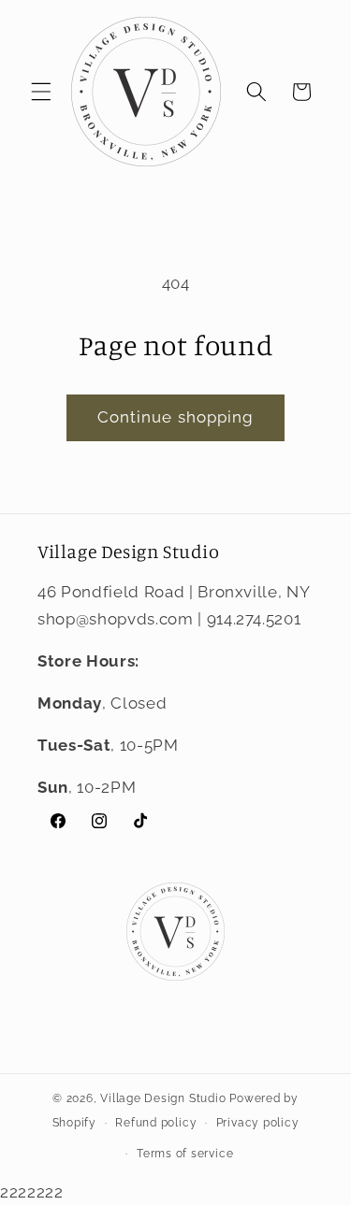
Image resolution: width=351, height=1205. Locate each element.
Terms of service (185, 1153)
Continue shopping (176, 417)
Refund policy (156, 1122)
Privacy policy (258, 1122)
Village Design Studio (163, 1098)
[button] (41, 91)
